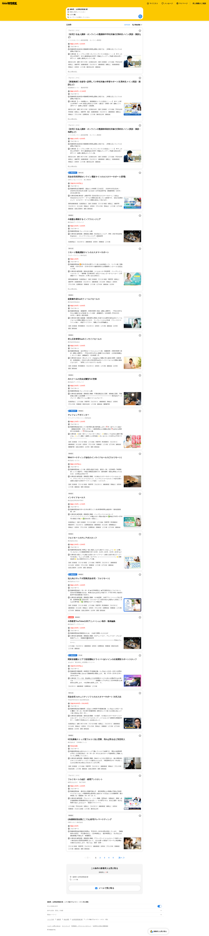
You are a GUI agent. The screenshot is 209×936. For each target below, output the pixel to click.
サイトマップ (66, 926)
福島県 (59, 919)
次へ (120, 858)
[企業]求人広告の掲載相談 (100, 926)
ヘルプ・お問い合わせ (53, 926)
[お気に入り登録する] (140, 30)
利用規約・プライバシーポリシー (81, 926)
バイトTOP (50, 919)
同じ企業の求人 (72, 71)
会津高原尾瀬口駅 (77, 919)
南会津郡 (66, 919)
